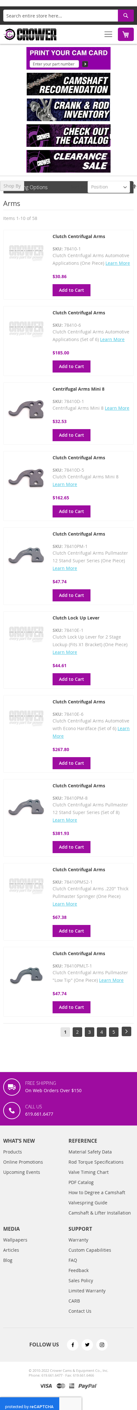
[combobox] (68, 16)
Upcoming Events (21, 1172)
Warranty (78, 1240)
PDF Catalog (81, 1182)
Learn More (117, 263)
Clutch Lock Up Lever (76, 618)
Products (12, 1152)
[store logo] (30, 34)
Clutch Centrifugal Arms (79, 236)
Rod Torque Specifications (96, 1162)
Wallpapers (15, 1240)
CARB (74, 1301)
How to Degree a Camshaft (96, 1192)
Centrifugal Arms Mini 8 (79, 389)
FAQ (72, 1260)
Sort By (78, 187)
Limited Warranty (86, 1291)
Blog (7, 1260)
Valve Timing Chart (88, 1172)
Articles (11, 1250)
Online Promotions (23, 1162)
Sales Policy (80, 1280)
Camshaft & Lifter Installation (99, 1213)
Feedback (78, 1270)
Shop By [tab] (12, 186)
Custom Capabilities (89, 1250)
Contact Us (79, 1311)
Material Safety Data (90, 1152)
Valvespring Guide (87, 1203)
